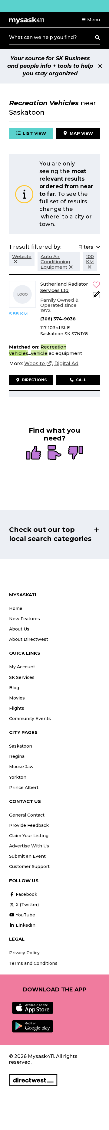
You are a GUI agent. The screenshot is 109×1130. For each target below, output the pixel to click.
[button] (90, 19)
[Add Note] (96, 297)
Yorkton (17, 777)
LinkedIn (25, 925)
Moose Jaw (21, 766)
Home (15, 608)
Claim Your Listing (28, 835)
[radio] (33, 453)
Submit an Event (27, 856)
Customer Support (29, 866)
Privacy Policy (24, 952)
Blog (14, 687)
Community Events (30, 718)
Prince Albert (23, 787)
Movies (17, 698)
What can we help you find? (43, 37)
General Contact (27, 815)
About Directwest (28, 639)
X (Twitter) (27, 904)
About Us (19, 629)
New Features (24, 618)
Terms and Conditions (33, 963)
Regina (17, 756)
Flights (16, 708)
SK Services (22, 677)
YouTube (25, 915)
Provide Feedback (29, 825)
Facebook (26, 894)
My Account (22, 667)
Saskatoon (20, 746)
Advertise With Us (29, 846)
